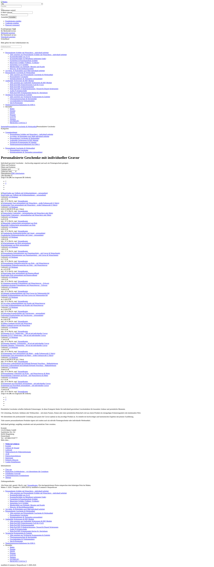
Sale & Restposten (16, 103)
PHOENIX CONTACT (18, 123)
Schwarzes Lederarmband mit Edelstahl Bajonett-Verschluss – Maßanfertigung (28, 365)
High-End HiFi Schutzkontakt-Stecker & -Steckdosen (29, 93)
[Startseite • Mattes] (4, 2)
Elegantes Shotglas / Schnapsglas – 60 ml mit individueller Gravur (24, 345)
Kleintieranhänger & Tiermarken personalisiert (26, 79)
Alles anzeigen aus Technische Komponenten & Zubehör (30, 97)
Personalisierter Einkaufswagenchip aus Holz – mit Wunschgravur (24, 265)
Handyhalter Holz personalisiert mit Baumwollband (19, 275)
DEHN (12, 113)
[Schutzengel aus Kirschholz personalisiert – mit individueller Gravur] (26, 383)
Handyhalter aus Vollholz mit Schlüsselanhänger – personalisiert (23, 195)
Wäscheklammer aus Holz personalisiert (15, 245)
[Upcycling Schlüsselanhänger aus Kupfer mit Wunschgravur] (23, 303)
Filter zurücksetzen (17, 173)
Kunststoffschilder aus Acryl (20, 57)
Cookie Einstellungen (13, 462)
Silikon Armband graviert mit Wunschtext (15, 325)
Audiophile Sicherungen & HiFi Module (19, 81)
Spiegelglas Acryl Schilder (19, 65)
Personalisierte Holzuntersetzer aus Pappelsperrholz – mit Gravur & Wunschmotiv (29, 255)
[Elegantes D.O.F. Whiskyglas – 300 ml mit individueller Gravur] (24, 333)
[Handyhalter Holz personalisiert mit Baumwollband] (20, 273)
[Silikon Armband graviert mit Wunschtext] (16, 323)
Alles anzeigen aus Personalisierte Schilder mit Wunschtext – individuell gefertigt (38, 55)
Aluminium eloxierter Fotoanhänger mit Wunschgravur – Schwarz (24, 285)
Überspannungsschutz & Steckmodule (23, 99)
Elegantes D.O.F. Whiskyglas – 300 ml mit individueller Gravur (23, 335)
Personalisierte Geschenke (19, 77)
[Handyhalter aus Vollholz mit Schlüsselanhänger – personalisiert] (24, 193)
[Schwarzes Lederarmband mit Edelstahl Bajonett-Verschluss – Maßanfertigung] (29, 363)
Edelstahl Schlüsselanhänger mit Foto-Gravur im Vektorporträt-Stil (24, 295)
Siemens (13, 119)
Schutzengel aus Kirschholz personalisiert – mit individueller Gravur (25, 385)
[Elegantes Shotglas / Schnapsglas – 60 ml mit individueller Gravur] (25, 343)
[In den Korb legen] (2, 49)
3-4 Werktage (13, 207)
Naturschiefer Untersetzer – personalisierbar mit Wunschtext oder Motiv (26, 215)
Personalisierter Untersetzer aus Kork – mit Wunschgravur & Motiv (24, 375)
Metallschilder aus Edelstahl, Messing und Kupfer (27, 67)
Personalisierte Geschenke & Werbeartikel (20, 73)
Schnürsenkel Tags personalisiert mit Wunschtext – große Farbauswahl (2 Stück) (29, 205)
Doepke (12, 111)
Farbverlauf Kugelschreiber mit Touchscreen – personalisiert (22, 315)
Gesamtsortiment (11, 132)
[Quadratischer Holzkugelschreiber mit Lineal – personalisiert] (23, 233)
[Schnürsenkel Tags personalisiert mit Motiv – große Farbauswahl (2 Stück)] (28, 353)
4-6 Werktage (13, 197)
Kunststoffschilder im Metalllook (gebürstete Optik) (28, 59)
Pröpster (13, 115)
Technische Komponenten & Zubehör (18, 95)
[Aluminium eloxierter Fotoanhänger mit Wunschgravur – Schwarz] (25, 283)
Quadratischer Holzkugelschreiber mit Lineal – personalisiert (22, 235)
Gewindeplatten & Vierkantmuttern (22, 101)
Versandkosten (23, 201)
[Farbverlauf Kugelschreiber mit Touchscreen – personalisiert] (23, 313)
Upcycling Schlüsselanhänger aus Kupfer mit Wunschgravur (22, 305)
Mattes (12, 109)
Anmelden (12, 17)
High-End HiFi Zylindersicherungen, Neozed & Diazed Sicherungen (34, 89)
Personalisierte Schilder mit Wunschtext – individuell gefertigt (27, 53)
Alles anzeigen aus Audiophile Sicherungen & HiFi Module (31, 83)
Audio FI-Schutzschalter (18, 91)
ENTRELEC (14, 121)
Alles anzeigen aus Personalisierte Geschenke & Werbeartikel (31, 75)
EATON (13, 117)
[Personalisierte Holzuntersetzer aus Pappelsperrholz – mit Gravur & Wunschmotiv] (30, 253)
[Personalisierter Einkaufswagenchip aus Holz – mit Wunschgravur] (25, 263)
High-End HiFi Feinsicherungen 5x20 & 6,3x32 (27, 85)
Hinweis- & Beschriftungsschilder (22, 69)
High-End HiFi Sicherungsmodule (22, 87)
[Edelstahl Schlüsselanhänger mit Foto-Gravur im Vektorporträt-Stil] (25, 293)
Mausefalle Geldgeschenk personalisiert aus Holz (18, 225)
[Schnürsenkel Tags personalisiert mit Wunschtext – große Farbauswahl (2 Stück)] (30, 203)
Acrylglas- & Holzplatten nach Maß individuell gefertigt (25, 71)
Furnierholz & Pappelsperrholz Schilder (24, 61)
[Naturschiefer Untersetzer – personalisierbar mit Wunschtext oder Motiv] (27, 213)
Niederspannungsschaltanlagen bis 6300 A (20, 105)
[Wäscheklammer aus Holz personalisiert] (16, 243)
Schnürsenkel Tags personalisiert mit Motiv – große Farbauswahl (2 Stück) (27, 355)
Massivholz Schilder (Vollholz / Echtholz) (24, 63)
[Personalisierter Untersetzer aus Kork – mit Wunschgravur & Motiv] (25, 373)
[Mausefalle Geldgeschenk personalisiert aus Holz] (19, 223)
